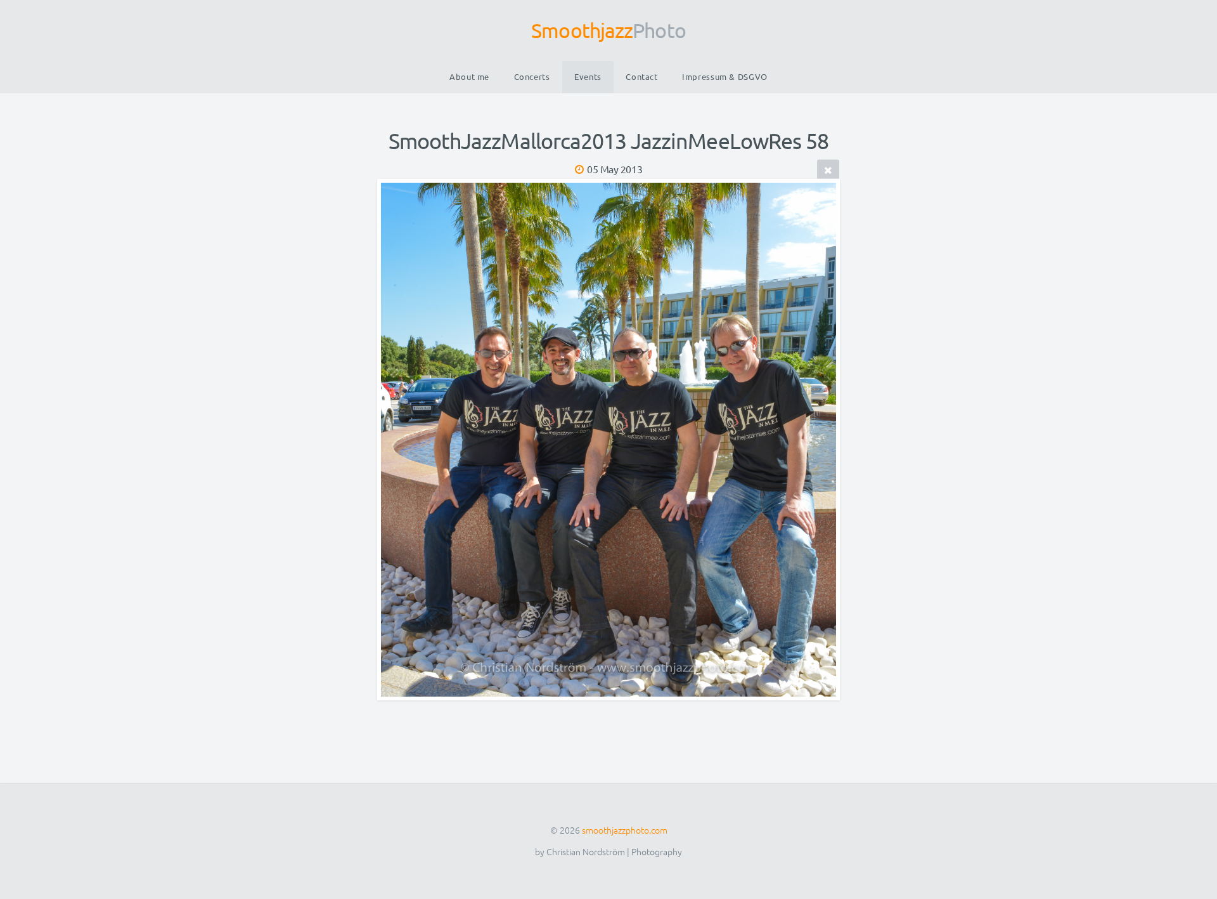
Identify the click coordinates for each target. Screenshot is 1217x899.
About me (469, 76)
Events (588, 76)
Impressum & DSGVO (725, 76)
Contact (641, 76)
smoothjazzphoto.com (624, 830)
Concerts (532, 76)
